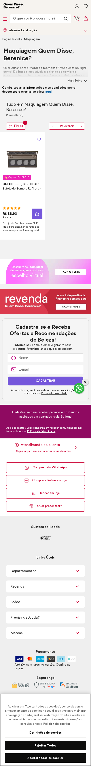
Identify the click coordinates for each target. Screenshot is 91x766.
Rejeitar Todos (45, 745)
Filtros (19, 125)
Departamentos (23, 571)
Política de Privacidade (54, 393)
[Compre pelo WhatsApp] (79, 388)
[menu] (5, 18)
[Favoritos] (85, 6)
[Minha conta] (76, 6)
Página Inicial (11, 39)
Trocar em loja (49, 493)
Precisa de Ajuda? (25, 617)
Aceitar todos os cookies (45, 757)
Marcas (17, 633)
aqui (48, 91)
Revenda (18, 586)
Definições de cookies (45, 732)
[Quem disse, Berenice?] (13, 6)
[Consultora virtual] (76, 18)
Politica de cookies (56, 723)
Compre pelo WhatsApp (49, 467)
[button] (38, 139)
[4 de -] (45, 271)
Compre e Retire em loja (49, 480)
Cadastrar (45, 380)
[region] (45, 730)
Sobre (15, 602)
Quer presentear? (49, 506)
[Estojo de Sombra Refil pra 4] (22, 153)
